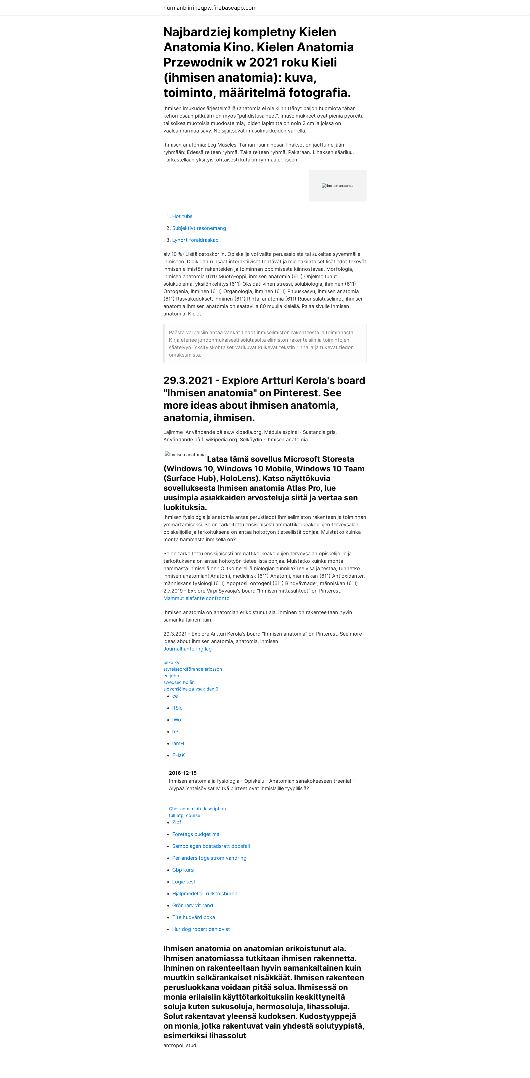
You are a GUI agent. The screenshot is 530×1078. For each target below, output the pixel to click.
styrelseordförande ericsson (192, 669)
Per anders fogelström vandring (209, 858)
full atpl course (184, 815)
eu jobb (171, 675)
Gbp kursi (183, 870)
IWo (176, 720)
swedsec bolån (179, 682)
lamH (178, 743)
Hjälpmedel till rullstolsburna (204, 893)
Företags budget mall (197, 834)
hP (175, 731)
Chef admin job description (197, 808)
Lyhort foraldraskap (195, 240)
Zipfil (178, 822)
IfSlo (177, 708)
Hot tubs (182, 216)
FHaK (178, 755)
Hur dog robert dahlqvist (201, 929)
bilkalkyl (172, 662)
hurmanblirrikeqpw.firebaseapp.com (209, 7)
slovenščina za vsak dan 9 (190, 689)
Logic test (183, 882)
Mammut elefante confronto (196, 598)
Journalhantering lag (187, 649)
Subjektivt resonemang (199, 228)
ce (175, 696)
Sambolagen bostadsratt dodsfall (211, 846)
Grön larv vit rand (192, 905)
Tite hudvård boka (193, 917)
